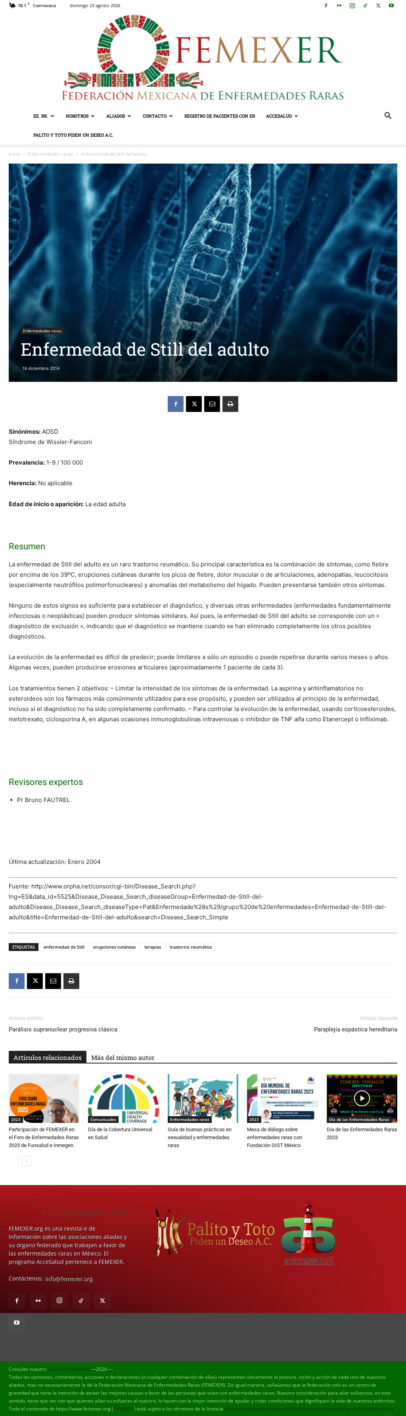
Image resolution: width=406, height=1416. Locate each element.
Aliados (115, 116)
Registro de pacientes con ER (219, 116)
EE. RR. (40, 116)
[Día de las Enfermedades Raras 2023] (362, 1098)
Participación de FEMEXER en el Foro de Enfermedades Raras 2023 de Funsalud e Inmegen (44, 1137)
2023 (16, 1119)
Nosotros (77, 116)
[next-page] (26, 1161)
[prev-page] (14, 1161)
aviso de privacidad (69, 1369)
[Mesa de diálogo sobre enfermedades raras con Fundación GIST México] (282, 1098)
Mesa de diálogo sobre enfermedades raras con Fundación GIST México (274, 1137)
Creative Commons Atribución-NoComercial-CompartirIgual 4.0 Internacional (309, 1408)
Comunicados (103, 1119)
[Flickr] (339, 5)
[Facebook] (326, 5)
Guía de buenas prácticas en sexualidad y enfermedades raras (200, 1137)
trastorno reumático (191, 947)
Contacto (155, 116)
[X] (378, 5)
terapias (152, 947)
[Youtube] (391, 5)
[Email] (212, 404)
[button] (387, 116)
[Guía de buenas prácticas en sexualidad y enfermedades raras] (203, 1098)
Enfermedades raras (50, 154)
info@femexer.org (68, 1278)
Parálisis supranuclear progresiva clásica (63, 1029)
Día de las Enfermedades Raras (359, 1119)
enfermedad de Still (64, 947)
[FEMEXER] (203, 59)
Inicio (14, 154)
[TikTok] (365, 5)
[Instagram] (352, 5)
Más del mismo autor (123, 1057)
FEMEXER (123, 1408)
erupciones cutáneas (114, 947)
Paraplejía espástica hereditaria (355, 1029)
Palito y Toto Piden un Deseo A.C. (73, 135)
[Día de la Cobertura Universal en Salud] (123, 1098)
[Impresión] (230, 404)
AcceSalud (279, 116)
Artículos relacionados (47, 1057)
